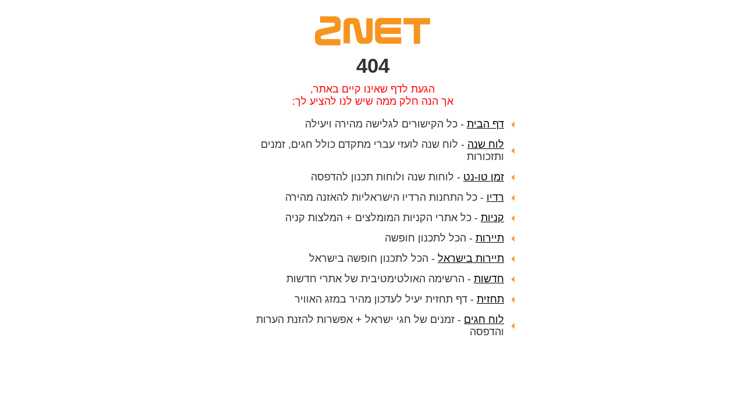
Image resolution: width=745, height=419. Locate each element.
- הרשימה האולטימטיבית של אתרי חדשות (395, 279)
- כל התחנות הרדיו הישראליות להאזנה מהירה (394, 197)
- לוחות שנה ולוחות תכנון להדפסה (407, 177)
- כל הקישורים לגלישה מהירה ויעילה (404, 124)
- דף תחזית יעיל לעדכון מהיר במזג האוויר (399, 299)
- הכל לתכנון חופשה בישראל (406, 258)
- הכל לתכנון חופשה (444, 238)
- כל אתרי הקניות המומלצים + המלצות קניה (394, 217)
